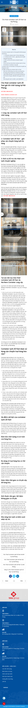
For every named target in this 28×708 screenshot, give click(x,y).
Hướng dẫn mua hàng (7, 679)
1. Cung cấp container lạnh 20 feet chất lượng (13, 55)
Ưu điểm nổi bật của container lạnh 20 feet (11, 69)
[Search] (26, 2)
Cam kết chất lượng (7, 668)
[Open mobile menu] (1, 2)
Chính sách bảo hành (7, 674)
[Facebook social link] (10, 576)
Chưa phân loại (16, 10)
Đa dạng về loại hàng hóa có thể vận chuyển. (13, 72)
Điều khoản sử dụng (7, 671)
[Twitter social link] (14, 576)
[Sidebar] (2, 214)
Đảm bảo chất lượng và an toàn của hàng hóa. (13, 71)
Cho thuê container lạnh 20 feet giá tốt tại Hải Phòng (14, 560)
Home (10, 10)
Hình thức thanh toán (7, 676)
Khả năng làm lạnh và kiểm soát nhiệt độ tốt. (13, 79)
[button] (2, 595)
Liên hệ (4, 681)
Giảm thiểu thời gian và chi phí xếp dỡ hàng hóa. (14, 74)
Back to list (14, 580)
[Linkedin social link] (17, 576)
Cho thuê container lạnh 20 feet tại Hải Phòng (13, 565)
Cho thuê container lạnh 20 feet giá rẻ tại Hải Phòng (13, 555)
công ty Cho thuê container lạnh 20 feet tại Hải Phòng (14, 570)
